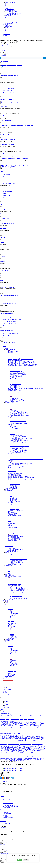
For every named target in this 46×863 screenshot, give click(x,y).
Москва (6, 687)
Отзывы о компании (7, 813)
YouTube (6, 705)
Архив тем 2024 (10, 733)
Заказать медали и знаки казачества (8, 70)
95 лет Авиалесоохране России (7, 144)
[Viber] (8, 778)
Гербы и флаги (8, 15)
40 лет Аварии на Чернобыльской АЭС (8, 148)
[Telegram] (13, 778)
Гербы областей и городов (8, 301)
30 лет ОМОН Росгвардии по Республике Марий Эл (24, 737)
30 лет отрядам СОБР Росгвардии (32, 752)
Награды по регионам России (6, 84)
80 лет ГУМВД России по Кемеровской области (28, 736)
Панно (1, 204)
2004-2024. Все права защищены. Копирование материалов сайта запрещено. (9, 828)
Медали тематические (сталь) (6, 330)
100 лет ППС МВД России (17, 751)
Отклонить (26, 859)
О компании (7, 25)
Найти (2, 861)
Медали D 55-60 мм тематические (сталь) (11, 335)
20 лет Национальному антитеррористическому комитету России (14, 163)
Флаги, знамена (3, 307)
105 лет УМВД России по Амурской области (30, 741)
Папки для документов (5, 213)
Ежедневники (3, 228)
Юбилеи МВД (13, 410)
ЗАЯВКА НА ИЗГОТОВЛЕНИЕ (7, 63)
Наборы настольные (7, 193)
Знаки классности (9, 12)
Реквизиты (7, 29)
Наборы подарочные (4, 187)
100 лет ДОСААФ (9, 6)
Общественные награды (10, 10)
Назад (6, 347)
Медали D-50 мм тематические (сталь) (11, 333)
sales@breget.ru (3, 45)
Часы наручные (6, 174)
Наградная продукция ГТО (10, 18)
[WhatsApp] (9, 778)
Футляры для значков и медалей (11, 14)
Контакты (5, 815)
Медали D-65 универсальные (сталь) (10, 321)
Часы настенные (6, 176)
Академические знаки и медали (9, 805)
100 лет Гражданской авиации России (35, 738)
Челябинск (7, 686)
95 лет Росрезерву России (5, 134)
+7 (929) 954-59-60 (4, 53)
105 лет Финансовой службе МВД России (14, 750)
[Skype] (11, 778)
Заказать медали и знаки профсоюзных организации (11, 80)
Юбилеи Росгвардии (14, 455)
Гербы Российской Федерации (9, 298)
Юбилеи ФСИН (13, 418)
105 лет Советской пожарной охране (29, 744)
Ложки (1, 280)
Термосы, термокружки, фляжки (7, 223)
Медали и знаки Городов (8, 94)
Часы (1, 171)
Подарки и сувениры (9, 8)
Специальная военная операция (11, 5)
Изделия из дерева (4, 284)
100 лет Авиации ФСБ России (29, 750)
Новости (7, 30)
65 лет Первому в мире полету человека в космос (11, 153)
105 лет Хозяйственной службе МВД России (17, 749)
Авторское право (8, 31)
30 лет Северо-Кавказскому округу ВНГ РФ (9, 736)
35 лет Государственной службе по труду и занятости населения (14, 158)
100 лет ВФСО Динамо (38, 742)
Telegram (6, 704)
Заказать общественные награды (7, 99)
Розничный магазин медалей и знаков (10, 806)
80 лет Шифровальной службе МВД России (25, 742)
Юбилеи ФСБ (13, 426)
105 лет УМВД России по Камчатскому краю (23, 745)
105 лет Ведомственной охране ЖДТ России (9, 110)
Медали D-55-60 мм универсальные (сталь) (12, 319)
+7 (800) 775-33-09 (4, 44)
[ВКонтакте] (1, 778)
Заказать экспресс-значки (15, 397)
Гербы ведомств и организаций (9, 303)
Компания (2, 809)
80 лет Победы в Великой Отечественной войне (16, 729)
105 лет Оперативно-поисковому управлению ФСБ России (20, 741)
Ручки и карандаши (4, 218)
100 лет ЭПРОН (27, 760)
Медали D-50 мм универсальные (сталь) (11, 317)
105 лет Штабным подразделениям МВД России (32, 753)
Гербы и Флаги (6, 801)
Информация (3, 821)
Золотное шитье (8, 16)
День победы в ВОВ (4, 722)
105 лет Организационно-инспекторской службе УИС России (21, 753)
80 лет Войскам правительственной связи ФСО (32, 739)
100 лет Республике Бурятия (9, 748)
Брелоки (2, 242)
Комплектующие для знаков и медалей (13, 19)
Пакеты (2, 265)
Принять (19, 859)
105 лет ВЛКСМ (17, 756)
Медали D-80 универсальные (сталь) (10, 325)
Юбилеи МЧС (13, 462)
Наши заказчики (8, 33)
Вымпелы (2, 261)
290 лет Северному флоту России (22, 748)
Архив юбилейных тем (15, 484)
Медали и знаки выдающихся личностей (9, 75)
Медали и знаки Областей (8, 92)
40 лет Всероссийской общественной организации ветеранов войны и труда (16, 125)
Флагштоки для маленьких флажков (8, 290)
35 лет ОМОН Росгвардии (8, 756)
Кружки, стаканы (4, 251)
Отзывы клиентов (9, 28)
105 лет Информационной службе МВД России (15, 752)
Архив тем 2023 (17, 733)
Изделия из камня (4, 232)
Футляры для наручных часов (9, 183)
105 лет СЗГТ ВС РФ (34, 757)
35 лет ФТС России (4, 129)
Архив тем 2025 (3, 733)
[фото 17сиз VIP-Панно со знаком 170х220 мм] (12, 768)
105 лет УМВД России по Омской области (14, 758)
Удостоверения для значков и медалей (13, 13)
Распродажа (7, 21)
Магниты (2, 256)
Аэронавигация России (18, 739)
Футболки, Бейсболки (5, 270)
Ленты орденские (8, 17)
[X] (6, 778)
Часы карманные (6, 181)
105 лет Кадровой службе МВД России (21, 754)
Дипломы (2, 237)
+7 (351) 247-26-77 (4, 48)
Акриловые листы (9, 23)
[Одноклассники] (3, 778)
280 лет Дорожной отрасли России (7, 139)
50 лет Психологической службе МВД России (21, 759)
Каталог (7, 348)
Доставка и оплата (6, 823)
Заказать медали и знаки (10, 2)
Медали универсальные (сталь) (7, 313)
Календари (2, 247)
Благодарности (8, 27)
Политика (5, 818)
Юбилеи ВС (12, 434)
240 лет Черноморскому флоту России (26, 747)
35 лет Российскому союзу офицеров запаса (9, 115)
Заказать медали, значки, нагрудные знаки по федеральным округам (24, 367)
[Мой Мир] (4, 778)
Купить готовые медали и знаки (11, 3)
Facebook (6, 701)
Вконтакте (6, 702)
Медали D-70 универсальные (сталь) (10, 323)
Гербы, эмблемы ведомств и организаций (9, 295)
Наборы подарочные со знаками (9, 199)
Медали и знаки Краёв (8, 90)
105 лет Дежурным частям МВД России (30, 740)
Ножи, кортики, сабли (5, 209)
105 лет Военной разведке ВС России (11, 757)
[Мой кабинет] (1, 344)
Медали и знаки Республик (8, 88)
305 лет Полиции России (34, 748)
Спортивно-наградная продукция (12, 22)
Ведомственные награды (10, 9)
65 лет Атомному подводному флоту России (15, 760)
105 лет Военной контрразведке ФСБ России (32, 758)
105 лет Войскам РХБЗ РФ (24, 757)
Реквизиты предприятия (8, 817)
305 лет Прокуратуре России (6, 120)
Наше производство (9, 26)
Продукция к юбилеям (9, 4)
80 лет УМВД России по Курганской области (18, 738)
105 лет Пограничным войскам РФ (11, 747)
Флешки (2, 275)
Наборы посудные (7, 195)
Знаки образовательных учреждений (12, 11)
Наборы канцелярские (7, 197)
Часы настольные (6, 178)
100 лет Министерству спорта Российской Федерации (20, 746)
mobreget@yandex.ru (4, 55)
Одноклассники (7, 707)
